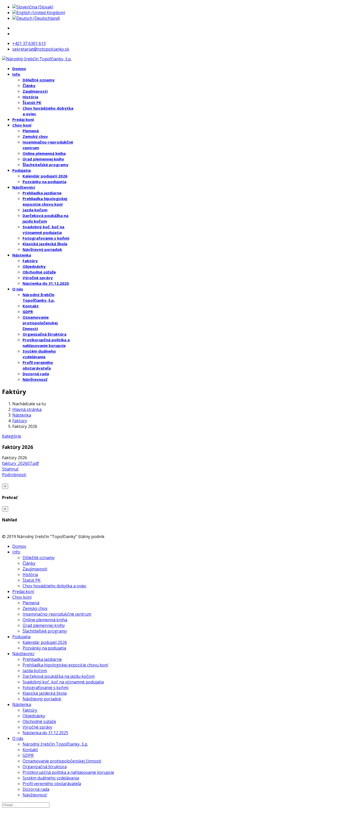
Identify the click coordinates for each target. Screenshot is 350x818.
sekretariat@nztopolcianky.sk (40, 49)
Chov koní (21, 125)
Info (16, 74)
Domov (19, 68)
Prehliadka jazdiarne (42, 192)
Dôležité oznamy (39, 79)
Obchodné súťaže (39, 272)
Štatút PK (32, 102)
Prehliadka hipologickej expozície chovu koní (65, 665)
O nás (17, 289)
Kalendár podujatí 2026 (45, 175)
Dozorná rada (36, 373)
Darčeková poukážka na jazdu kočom (59, 676)
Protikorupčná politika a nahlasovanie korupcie (68, 772)
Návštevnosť (35, 379)
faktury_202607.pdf (20, 463)
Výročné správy (38, 277)
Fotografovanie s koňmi (46, 238)
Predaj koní (23, 119)
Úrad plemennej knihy (43, 159)
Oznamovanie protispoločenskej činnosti (40, 323)
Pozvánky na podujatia (44, 181)
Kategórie (11, 436)
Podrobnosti (14, 474)
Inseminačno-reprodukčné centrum (57, 614)
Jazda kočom (35, 209)
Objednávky (34, 266)
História (30, 96)
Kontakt (31, 305)
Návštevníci (23, 187)
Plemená (31, 130)
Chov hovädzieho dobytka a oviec (54, 586)
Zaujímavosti (35, 91)
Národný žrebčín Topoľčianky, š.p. (55, 744)
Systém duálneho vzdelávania (51, 778)
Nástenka (21, 255)
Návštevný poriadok (42, 249)
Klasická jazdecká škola (45, 243)
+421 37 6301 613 (29, 43)
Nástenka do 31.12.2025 (46, 283)
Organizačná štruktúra (44, 334)
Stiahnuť (10, 469)
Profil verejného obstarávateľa (52, 783)
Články (29, 85)
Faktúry (30, 260)
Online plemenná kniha (44, 153)
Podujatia (21, 170)
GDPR (28, 311)
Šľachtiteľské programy (45, 164)
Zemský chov (35, 136)
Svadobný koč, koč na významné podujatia (63, 682)
